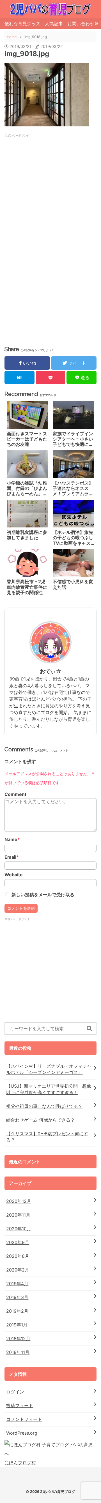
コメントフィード (24, 1419)
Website (13, 874)
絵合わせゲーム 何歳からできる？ (40, 1120)
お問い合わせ (80, 23)
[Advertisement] (50, 188)
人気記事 (54, 23)
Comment (15, 794)
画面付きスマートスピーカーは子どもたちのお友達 (27, 439)
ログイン (15, 1392)
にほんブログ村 (20, 1462)
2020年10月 (18, 1228)
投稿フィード (19, 1405)
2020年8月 (17, 1256)
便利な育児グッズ (22, 23)
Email (11, 857)
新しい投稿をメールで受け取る (43, 894)
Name (12, 839)
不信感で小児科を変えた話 (73, 584)
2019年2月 (17, 1311)
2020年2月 (17, 1270)
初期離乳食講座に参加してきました (27, 535)
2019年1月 (16, 1325)
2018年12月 (18, 1338)
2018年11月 (17, 1352)
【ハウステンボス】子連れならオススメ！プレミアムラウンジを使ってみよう (73, 488)
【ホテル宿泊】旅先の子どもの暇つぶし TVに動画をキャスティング (73, 538)
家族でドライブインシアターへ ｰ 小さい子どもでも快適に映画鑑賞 (73, 439)
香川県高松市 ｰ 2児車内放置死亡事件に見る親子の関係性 (27, 587)
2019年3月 (17, 1297)
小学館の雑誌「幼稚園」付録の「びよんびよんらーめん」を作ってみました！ (27, 488)
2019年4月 (17, 1283)
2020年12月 (18, 1201)
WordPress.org (21, 1433)
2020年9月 (17, 1242)
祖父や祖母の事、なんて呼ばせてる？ (44, 1106)
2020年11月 (18, 1215)
